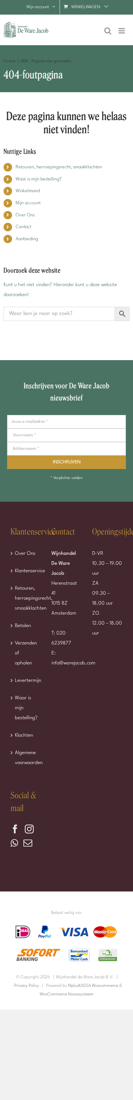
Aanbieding (27, 239)
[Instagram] (29, 829)
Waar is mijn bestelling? (38, 179)
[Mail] (27, 842)
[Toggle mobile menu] (122, 31)
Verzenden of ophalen (26, 653)
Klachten (24, 735)
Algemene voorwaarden (26, 757)
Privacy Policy (26, 986)
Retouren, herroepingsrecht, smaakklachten (59, 167)
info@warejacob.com (73, 662)
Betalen (23, 625)
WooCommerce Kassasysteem (67, 994)
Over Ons (25, 215)
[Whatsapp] (14, 842)
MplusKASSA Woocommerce (93, 986)
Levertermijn (26, 680)
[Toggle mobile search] (107, 31)
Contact (23, 227)
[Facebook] (15, 829)
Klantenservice (26, 570)
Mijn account (28, 203)
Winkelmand (28, 191)
